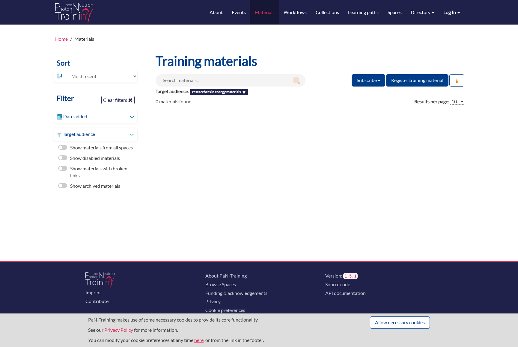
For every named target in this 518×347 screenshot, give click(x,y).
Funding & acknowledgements (236, 293)
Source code (337, 284)
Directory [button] (421, 12)
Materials (265, 12)
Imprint (93, 292)
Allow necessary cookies (400, 322)
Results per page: (431, 101)
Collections (327, 12)
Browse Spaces (220, 284)
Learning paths (363, 12)
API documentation (345, 293)
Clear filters (115, 100)
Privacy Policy (118, 330)
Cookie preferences (225, 310)
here (199, 340)
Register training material (417, 80)
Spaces (395, 12)
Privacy (213, 301)
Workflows (295, 12)
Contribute (97, 301)
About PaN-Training (226, 275)
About (216, 12)
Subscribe (367, 80)
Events (239, 12)
